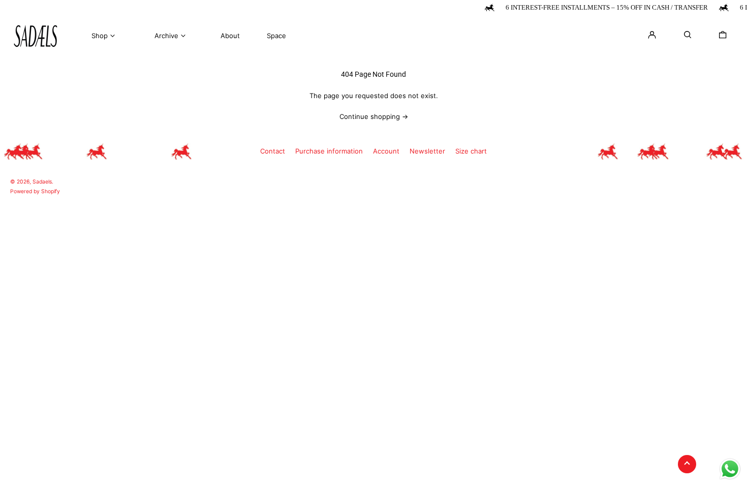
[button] (722, 34)
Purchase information (329, 151)
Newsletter (427, 151)
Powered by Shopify (35, 191)
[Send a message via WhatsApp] (730, 469)
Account (386, 151)
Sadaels (42, 181)
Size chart (471, 151)
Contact (272, 151)
